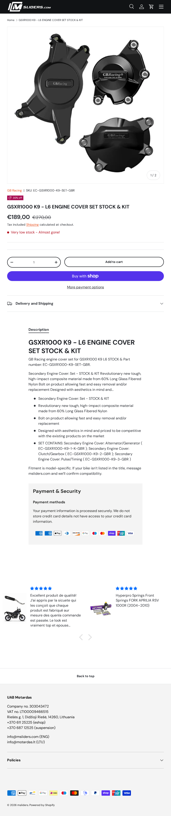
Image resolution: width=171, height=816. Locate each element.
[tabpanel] (85, 407)
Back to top (85, 676)
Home (10, 20)
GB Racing (14, 190)
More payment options (85, 287)
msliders (22, 805)
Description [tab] (38, 329)
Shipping (32, 225)
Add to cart (114, 262)
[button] (151, 7)
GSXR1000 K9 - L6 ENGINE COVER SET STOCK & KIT (51, 20)
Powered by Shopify (42, 805)
